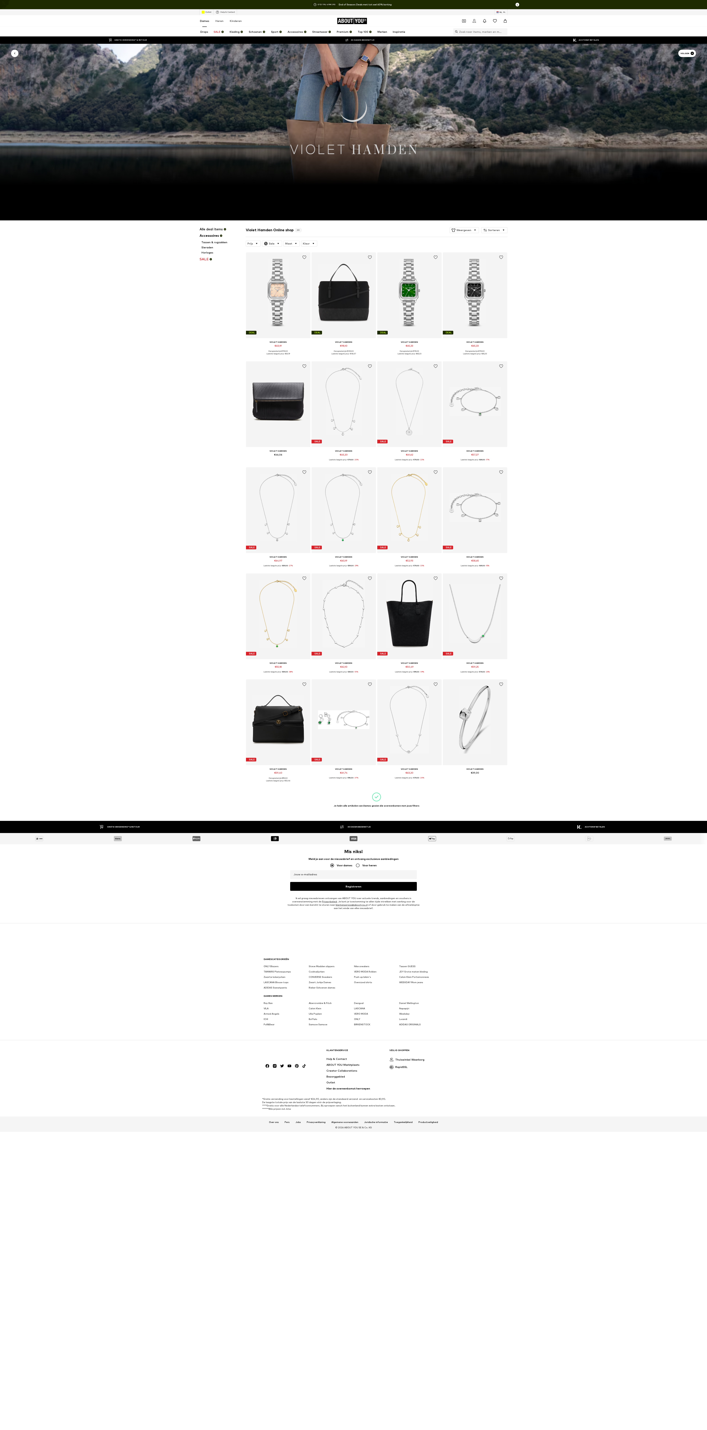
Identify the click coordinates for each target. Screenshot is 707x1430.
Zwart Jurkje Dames (320, 982)
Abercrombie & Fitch (320, 1003)
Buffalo (313, 1019)
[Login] (474, 21)
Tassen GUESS (407, 966)
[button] (464, 230)
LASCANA (359, 1008)
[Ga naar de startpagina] (283, 1052)
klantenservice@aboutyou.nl (352, 905)
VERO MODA (361, 1014)
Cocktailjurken (317, 971)
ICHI (266, 1019)
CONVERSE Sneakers (320, 977)
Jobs (298, 1122)
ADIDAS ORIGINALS (410, 1024)
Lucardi (403, 1019)
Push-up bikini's (362, 977)
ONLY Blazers (271, 966)
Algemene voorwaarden (344, 1122)
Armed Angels (271, 1014)
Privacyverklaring (316, 1122)
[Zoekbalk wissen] (504, 31)
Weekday (404, 1014)
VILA (266, 1008)
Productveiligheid (428, 1122)
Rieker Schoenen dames (322, 987)
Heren (219, 20)
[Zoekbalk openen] (455, 31)
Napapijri (404, 1008)
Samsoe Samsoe (318, 1024)
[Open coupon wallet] (464, 21)
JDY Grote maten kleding (413, 971)
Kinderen (236, 20)
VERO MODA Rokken (365, 971)
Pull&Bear (269, 1024)
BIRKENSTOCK (362, 1024)
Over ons (274, 1122)
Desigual (359, 1003)
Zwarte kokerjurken (274, 977)
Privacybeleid (329, 901)
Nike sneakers (361, 966)
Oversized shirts (363, 982)
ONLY (357, 1019)
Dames (204, 20)
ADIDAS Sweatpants (275, 987)
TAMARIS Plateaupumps (277, 971)
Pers (287, 1122)
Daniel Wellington (409, 1003)
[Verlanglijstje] (495, 21)
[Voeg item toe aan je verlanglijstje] (304, 257)
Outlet (208, 12)
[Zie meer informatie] (278, 356)
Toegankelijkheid (403, 1122)
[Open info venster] (517, 4)
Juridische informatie (376, 1122)
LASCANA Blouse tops (276, 982)
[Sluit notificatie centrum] (484, 21)
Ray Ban (268, 1003)
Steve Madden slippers (322, 966)
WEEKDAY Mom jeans (411, 982)
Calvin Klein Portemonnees (414, 977)
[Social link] (267, 1066)
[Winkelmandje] (505, 21)
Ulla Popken (315, 1014)
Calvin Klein (315, 1008)
